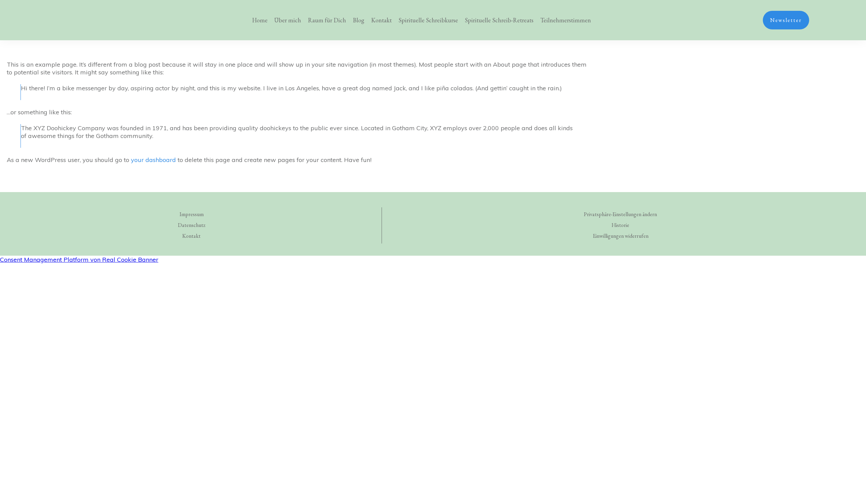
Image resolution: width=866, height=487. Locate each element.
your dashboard (153, 160)
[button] (620, 214)
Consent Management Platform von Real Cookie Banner (79, 259)
